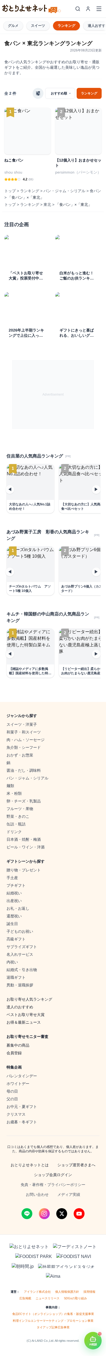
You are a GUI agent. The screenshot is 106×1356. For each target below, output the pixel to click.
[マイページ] (88, 8)
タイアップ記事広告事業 (53, 1327)
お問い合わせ (37, 1194)
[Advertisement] (53, 394)
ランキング (66, 26)
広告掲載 (25, 1298)
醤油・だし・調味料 (24, 770)
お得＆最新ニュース (24, 1022)
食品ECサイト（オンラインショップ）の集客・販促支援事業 (53, 1313)
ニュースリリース (48, 1298)
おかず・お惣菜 (20, 755)
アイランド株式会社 (37, 1291)
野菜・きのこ (18, 816)
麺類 (10, 786)
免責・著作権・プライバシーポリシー (53, 1184)
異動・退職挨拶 (20, 985)
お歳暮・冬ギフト (22, 1122)
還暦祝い (14, 916)
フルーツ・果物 (20, 809)
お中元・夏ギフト (22, 1106)
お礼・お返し (18, 908)
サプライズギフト (22, 947)
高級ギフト (16, 939)
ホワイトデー (18, 1083)
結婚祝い (14, 893)
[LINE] (26, 1213)
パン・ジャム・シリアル (64, 191)
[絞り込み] (38, 93)
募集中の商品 (18, 1045)
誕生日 (12, 924)
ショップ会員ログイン (53, 1175)
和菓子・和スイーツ (24, 732)
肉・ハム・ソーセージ (26, 740)
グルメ (13, 26)
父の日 (12, 1099)
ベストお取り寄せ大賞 (26, 1014)
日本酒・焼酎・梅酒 (24, 839)
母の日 (12, 1091)
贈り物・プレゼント (24, 870)
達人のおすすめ (20, 1007)
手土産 (12, 878)
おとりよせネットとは (30, 1165)
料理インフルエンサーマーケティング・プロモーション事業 (53, 1320)
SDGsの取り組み (75, 1298)
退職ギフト (16, 977)
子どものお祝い (20, 931)
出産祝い (14, 901)
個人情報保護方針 (67, 1291)
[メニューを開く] (99, 9)
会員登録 (14, 1053)
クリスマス (16, 1114)
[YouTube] (79, 1213)
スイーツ (38, 26)
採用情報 (89, 1291)
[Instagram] (44, 1213)
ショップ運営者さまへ (76, 1165)
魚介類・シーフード (24, 747)
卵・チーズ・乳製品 (24, 801)
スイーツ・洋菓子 (22, 724)
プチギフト (16, 885)
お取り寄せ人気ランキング (29, 999)
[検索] (77, 8)
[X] (61, 1213)
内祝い (12, 962)
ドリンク (14, 832)
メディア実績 (68, 1194)
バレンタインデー (22, 1076)
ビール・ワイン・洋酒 (26, 847)
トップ (10, 191)
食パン (95, 191)
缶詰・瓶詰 (16, 824)
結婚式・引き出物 (22, 970)
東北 (47, 204)
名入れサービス (20, 954)
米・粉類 (14, 793)
